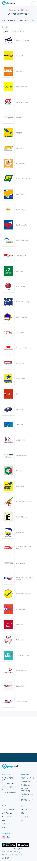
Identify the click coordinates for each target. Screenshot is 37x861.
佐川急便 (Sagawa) (27, 800)
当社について (25, 809)
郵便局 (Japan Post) (27, 778)
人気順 (5, 31)
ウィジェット (25, 817)
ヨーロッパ (23, 20)
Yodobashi (5, 824)
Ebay (3, 827)
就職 (22, 813)
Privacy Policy (18, 849)
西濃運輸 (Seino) (26, 785)
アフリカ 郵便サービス (9, 794)
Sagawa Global (26, 781)
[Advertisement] (18, 735)
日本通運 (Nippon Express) (27, 795)
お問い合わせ (18, 855)
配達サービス (24, 10)
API (22, 820)
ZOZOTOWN (6, 817)
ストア (4, 806)
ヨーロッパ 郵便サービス (9, 779)
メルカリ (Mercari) (8, 809)
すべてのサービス (8, 20)
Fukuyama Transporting (25, 790)
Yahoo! (4, 820)
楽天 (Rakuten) (7, 813)
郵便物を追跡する (14, 10)
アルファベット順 (17, 31)
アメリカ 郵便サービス (9, 788)
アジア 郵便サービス (9, 783)
